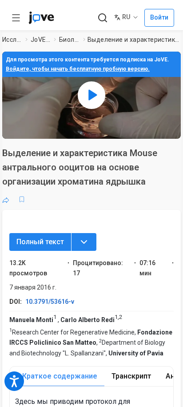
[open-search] (102, 18)
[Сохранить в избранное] (21, 199)
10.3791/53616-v (49, 301)
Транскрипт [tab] (131, 376)
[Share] (5, 199)
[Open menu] (16, 18)
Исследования (12, 39)
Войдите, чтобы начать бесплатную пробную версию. (78, 69)
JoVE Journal (40, 39)
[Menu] (84, 242)
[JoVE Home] (41, 18)
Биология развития (69, 39)
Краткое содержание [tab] (59, 376)
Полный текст (40, 242)
